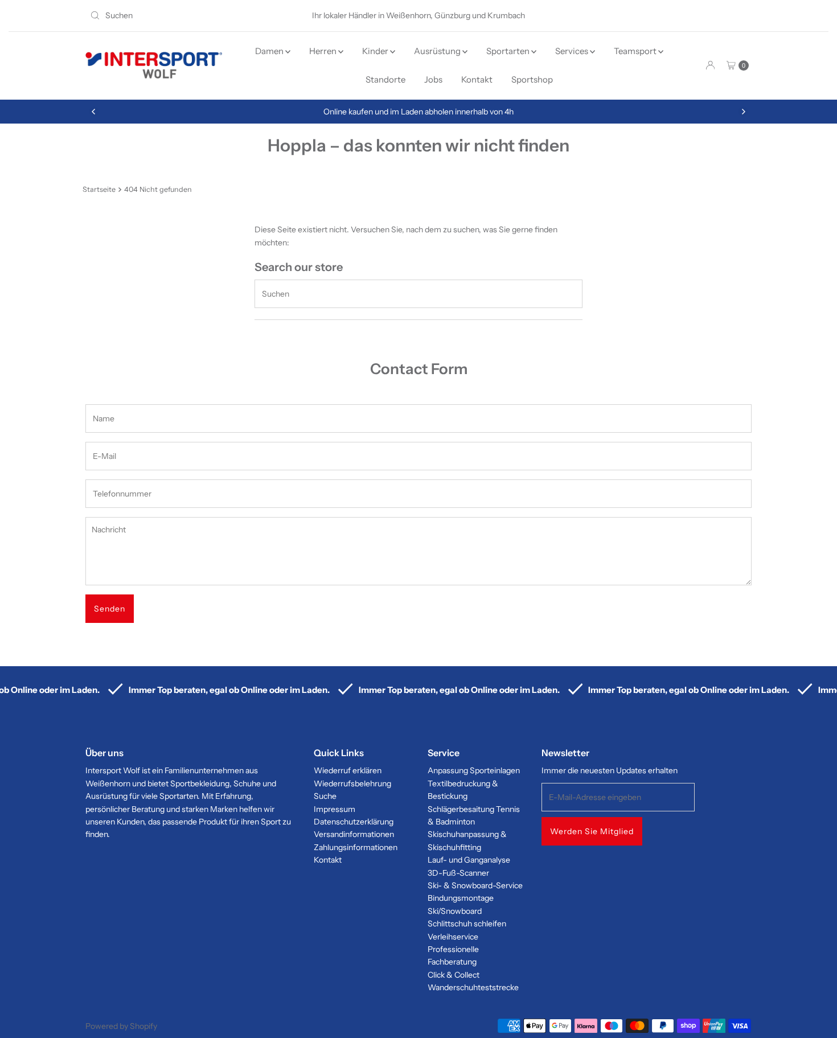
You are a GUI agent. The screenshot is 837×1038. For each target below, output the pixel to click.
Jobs (433, 79)
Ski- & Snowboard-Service (475, 885)
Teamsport (636, 51)
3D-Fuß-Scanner (458, 873)
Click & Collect (453, 975)
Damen (270, 51)
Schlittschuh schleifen (467, 923)
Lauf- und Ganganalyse (469, 860)
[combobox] (193, 15)
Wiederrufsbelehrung (352, 783)
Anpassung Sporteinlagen (474, 770)
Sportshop (532, 79)
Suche (325, 796)
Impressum (334, 809)
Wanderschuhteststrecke (473, 987)
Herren (323, 51)
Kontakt (477, 79)
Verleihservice (453, 937)
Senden (109, 609)
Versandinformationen (354, 834)
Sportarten (508, 51)
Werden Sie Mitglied (592, 831)
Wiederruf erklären (347, 770)
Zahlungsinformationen (355, 847)
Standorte (385, 79)
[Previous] (94, 111)
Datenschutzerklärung (353, 822)
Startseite (99, 189)
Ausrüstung (438, 51)
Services (572, 51)
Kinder (376, 51)
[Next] (743, 111)
